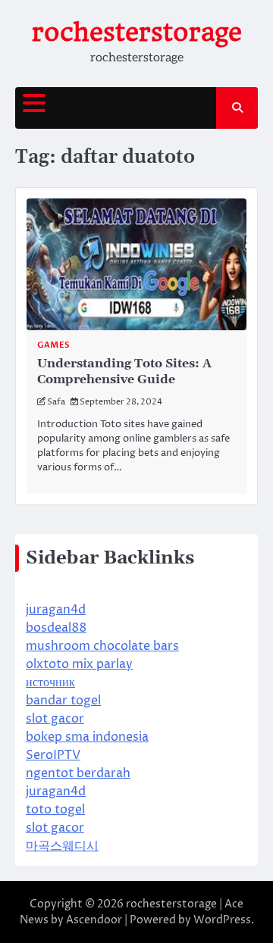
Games (54, 345)
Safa (56, 401)
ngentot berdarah (78, 773)
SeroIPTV (53, 755)
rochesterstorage (137, 32)
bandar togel (63, 700)
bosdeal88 (56, 628)
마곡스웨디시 (62, 846)
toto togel (55, 809)
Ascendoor (94, 920)
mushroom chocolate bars (102, 646)
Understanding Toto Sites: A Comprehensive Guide (124, 371)
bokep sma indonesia (87, 737)
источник (50, 682)
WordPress (222, 920)
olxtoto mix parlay (79, 664)
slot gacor (55, 718)
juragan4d (56, 609)
